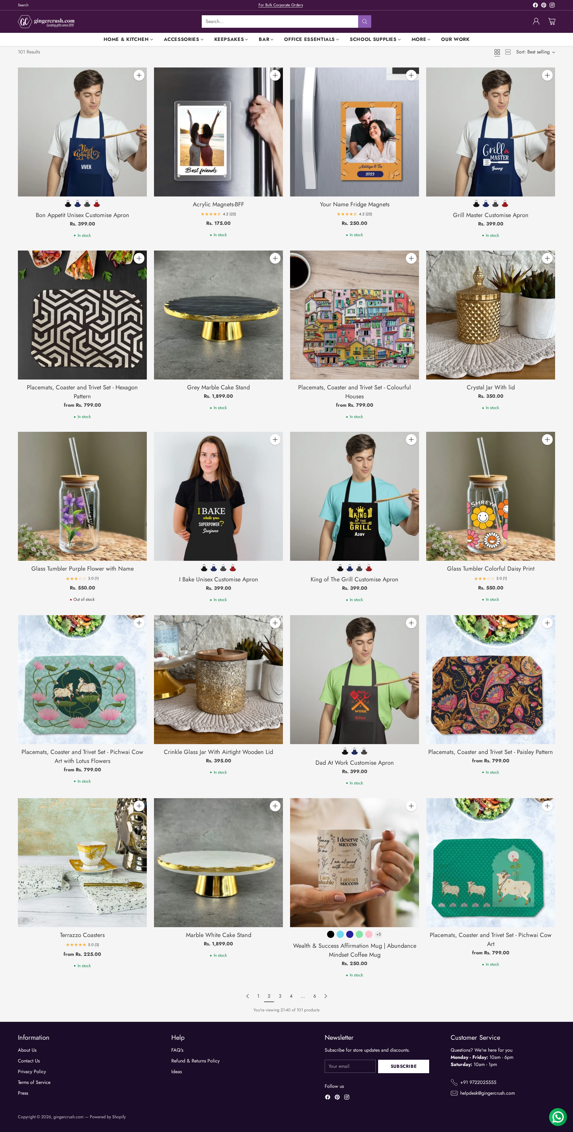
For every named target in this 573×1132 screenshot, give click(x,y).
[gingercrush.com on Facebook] (535, 6)
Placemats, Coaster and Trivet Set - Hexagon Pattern (82, 392)
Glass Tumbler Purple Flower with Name (82, 568)
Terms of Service (34, 1082)
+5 (378, 934)
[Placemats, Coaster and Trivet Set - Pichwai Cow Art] (490, 862)
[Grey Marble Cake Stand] (218, 315)
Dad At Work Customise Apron (354, 762)
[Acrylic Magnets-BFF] (218, 131)
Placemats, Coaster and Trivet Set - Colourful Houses (354, 392)
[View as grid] (497, 52)
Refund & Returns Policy (195, 1060)
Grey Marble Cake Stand (218, 387)
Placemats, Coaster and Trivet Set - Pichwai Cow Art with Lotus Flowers (82, 756)
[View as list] (508, 52)
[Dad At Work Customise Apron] (354, 679)
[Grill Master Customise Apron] (490, 131)
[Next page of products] (325, 996)
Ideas (176, 1071)
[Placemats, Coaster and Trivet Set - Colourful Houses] (354, 315)
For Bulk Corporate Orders (280, 5)
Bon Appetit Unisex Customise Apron (82, 215)
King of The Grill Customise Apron (354, 579)
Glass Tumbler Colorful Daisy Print (491, 568)
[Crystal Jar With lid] (490, 315)
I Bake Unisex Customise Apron (218, 579)
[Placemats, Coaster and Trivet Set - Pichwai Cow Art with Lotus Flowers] (82, 679)
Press (23, 1093)
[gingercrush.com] (46, 21)
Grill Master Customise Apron (491, 215)
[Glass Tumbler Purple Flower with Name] (82, 496)
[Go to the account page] (536, 21)
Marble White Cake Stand (218, 935)
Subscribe (404, 1066)
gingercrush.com (68, 1117)
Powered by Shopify (108, 1117)
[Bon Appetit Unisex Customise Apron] (82, 131)
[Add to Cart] (139, 75)
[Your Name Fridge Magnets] (354, 131)
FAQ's (177, 1050)
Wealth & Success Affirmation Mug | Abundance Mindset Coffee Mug (354, 950)
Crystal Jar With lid (491, 387)
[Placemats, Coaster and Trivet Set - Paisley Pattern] (490, 679)
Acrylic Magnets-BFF (218, 204)
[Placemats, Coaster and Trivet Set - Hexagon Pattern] (82, 315)
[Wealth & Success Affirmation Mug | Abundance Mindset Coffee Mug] (354, 862)
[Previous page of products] (247, 996)
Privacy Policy (32, 1071)
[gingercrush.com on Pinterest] (544, 6)
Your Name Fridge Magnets (354, 204)
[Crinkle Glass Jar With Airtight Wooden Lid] (218, 679)
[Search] (364, 21)
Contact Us (29, 1060)
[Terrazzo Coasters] (82, 862)
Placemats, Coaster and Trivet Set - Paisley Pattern (490, 752)
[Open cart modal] (551, 21)
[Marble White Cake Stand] (218, 862)
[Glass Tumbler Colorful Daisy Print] (490, 496)
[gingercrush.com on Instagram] (552, 6)
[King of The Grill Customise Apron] (354, 496)
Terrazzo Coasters (82, 935)
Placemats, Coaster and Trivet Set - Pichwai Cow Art (491, 939)
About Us (27, 1050)
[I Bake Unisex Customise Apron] (218, 496)
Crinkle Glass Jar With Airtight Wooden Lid (218, 752)
